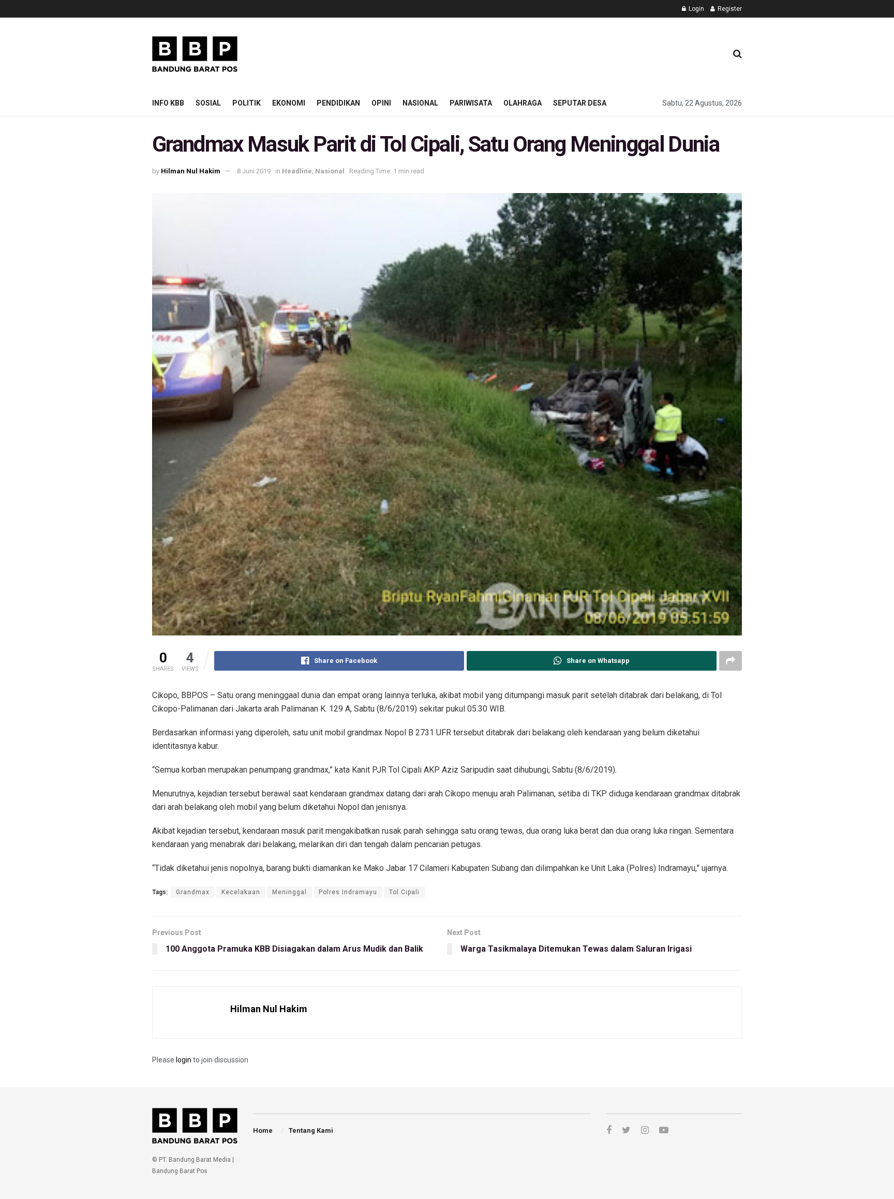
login (183, 1060)
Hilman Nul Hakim (190, 171)
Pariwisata (471, 103)
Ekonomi (288, 103)
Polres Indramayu (348, 892)
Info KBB (168, 103)
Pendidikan (338, 103)
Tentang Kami (311, 1130)
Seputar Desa (579, 103)
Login (695, 8)
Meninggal (289, 892)
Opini (381, 103)
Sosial (208, 103)
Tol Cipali (404, 892)
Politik (246, 103)
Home (263, 1130)
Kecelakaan (240, 892)
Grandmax (193, 892)
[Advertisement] (530, 52)
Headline (297, 171)
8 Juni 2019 (254, 171)
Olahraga (522, 103)
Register (729, 8)
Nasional (420, 103)
